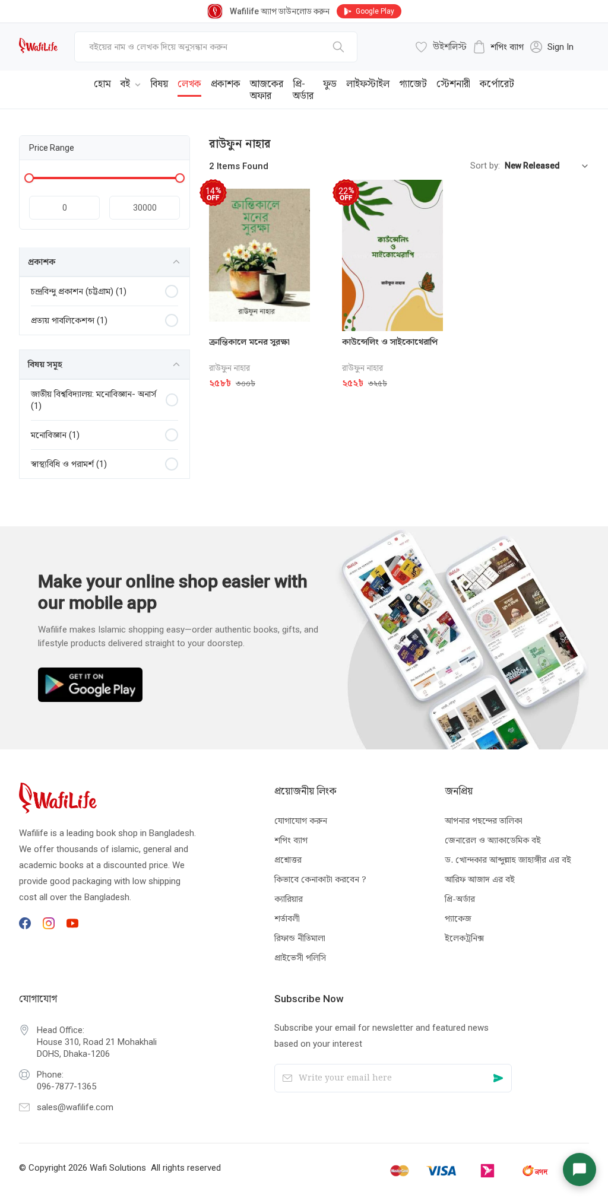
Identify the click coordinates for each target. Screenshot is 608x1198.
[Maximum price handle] (180, 178)
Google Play (375, 11)
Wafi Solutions (118, 1167)
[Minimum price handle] (29, 178)
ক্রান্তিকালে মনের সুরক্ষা (249, 341)
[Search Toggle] (524, 80)
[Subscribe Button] (498, 1078)
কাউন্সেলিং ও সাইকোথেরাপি (390, 341)
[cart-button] (562, 80)
